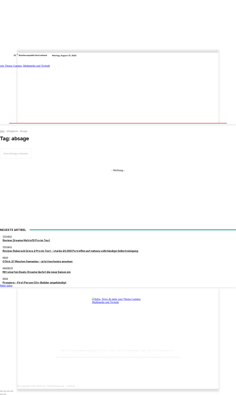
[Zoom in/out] (11, 391)
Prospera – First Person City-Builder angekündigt (34, 282)
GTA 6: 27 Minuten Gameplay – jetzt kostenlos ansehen (38, 261)
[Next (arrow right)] (4, 394)
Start (2, 131)
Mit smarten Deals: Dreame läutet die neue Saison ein (37, 272)
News (5, 258)
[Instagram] (212, 55)
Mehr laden (6, 285)
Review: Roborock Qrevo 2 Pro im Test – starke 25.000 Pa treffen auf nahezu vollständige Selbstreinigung (70, 250)
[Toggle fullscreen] (8, 391)
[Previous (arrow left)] (1, 394)
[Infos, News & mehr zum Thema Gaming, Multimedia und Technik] (47, 86)
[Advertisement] (148, 87)
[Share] (4, 391)
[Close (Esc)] (1, 391)
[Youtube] (221, 55)
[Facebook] (208, 55)
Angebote (8, 268)
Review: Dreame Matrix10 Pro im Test (26, 240)
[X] (216, 55)
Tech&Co (7, 236)
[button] (219, 119)
